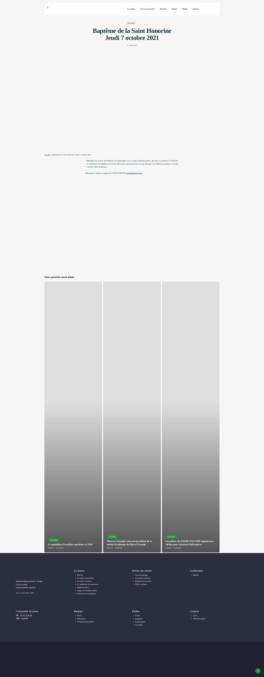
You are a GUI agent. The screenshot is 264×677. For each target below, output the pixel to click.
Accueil (47, 155)
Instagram (139, 619)
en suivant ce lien (134, 173)
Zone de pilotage (141, 575)
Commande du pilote (143, 578)
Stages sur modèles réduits (87, 590)
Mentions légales (199, 619)
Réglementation (83, 587)
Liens (195, 616)
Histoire (80, 575)
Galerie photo (140, 622)
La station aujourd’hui (85, 578)
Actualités (131, 23)
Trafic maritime (141, 584)
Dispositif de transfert (143, 581)
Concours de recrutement (86, 594)
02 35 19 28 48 (26, 615)
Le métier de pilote (84, 581)
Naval (79, 616)
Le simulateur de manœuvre (87, 584)
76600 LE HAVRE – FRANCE (26, 587)
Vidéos (137, 616)
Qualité (196, 575)
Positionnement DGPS (85, 622)
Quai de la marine (21, 584)
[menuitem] (209, 9)
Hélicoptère (81, 619)
